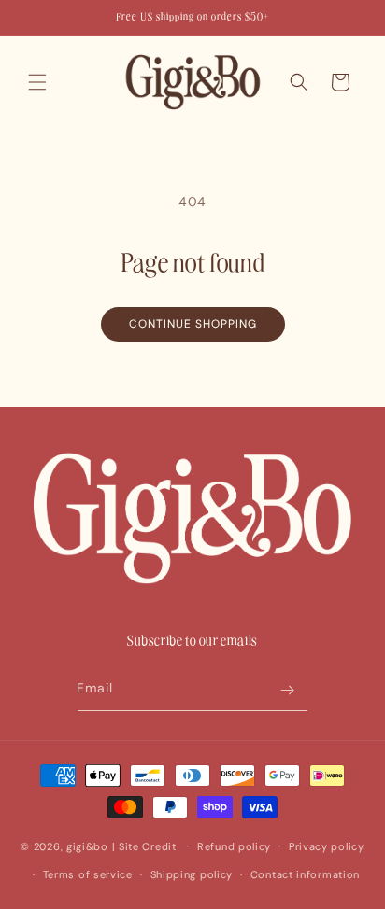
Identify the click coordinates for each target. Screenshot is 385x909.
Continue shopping (193, 323)
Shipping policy (192, 874)
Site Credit (148, 845)
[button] (37, 82)
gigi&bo (87, 845)
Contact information (305, 874)
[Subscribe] (286, 690)
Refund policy (234, 846)
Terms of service (88, 874)
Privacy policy (326, 846)
